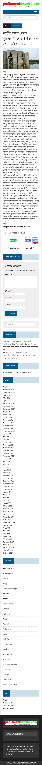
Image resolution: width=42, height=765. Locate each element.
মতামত (5, 634)
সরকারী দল (6, 649)
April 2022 (7, 470)
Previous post (15, 248)
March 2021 (7, 506)
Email (7, 298)
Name (7, 291)
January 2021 (8, 511)
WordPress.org (8, 708)
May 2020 (6, 533)
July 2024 (6, 412)
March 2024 (7, 417)
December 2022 (8, 447)
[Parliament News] (21, 5)
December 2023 (8, 423)
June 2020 (6, 531)
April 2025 (7, 400)
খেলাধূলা (5, 578)
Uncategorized (7, 568)
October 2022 (8, 453)
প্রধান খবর (6, 608)
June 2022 (6, 464)
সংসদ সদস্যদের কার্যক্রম (10, 664)
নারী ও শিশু (6, 593)
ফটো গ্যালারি (6, 613)
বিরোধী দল (6, 619)
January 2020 (8, 544)
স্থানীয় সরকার (7, 679)
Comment (8, 274)
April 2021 (7, 503)
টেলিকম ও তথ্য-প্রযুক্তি (10, 588)
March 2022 (7, 472)
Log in (5, 700)
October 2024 (8, 406)
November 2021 (8, 483)
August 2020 (7, 525)
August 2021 (7, 492)
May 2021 (6, 500)
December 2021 (8, 481)
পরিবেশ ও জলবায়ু (7, 603)
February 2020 (8, 542)
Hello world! (28, 372)
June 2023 (6, 436)
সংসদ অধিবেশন (7, 654)
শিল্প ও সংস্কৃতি (7, 644)
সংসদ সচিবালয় (7, 659)
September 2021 (9, 489)
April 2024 (7, 414)
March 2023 (7, 442)
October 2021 (8, 486)
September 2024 (9, 409)
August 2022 (7, 459)
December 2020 (8, 514)
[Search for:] (21, 324)
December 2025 (8, 389)
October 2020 (8, 520)
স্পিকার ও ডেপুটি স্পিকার (9, 684)
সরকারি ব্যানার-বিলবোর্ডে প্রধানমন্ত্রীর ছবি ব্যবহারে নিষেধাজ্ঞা (19, 344)
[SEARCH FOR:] (21, 17)
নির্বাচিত (5, 598)
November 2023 (8, 425)
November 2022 (8, 450)
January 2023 (8, 445)
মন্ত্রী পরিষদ (6, 639)
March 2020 (7, 539)
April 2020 (7, 536)
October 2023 (8, 428)
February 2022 (8, 475)
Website (8, 304)
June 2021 (6, 497)
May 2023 (6, 439)
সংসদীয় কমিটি (7, 669)
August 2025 (7, 395)
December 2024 (8, 403)
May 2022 (6, 467)
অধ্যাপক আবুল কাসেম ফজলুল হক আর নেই (15, 352)
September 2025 (9, 392)
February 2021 (8, 508)
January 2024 (8, 420)
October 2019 (8, 553)
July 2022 (6, 461)
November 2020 (8, 517)
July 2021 (6, 495)
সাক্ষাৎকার (5, 674)
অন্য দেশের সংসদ (8, 573)
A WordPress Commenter (12, 372)
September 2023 (9, 431)
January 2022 (8, 478)
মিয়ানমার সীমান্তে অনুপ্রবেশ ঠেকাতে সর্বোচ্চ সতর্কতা (17, 341)
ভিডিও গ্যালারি (7, 629)
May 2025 (6, 398)
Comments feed (8, 705)
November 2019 (8, 550)
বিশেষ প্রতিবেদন (7, 624)
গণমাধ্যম (5, 583)
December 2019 (8, 547)
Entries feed (7, 703)
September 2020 (9, 522)
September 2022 (9, 456)
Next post (28, 248)
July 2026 (6, 387)
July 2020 (6, 528)
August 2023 (7, 434)
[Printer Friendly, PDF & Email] (14, 233)
